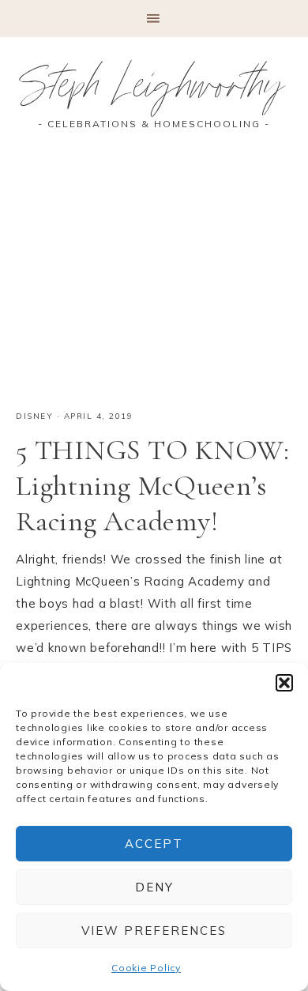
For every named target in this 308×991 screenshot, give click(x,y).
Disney (34, 416)
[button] (284, 683)
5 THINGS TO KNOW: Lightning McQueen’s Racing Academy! (153, 485)
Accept (154, 843)
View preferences (154, 930)
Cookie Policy (146, 968)
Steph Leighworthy (154, 90)
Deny (154, 887)
